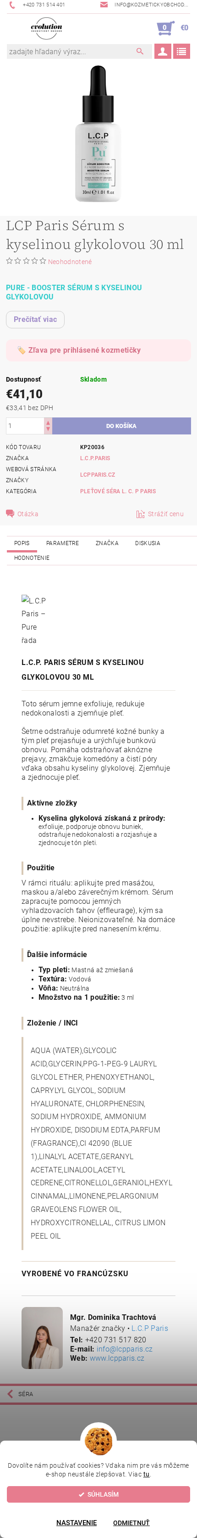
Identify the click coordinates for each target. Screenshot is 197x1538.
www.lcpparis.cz (117, 1358)
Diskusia (147, 543)
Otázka (27, 514)
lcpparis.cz (97, 475)
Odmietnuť (131, 1523)
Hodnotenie (31, 558)
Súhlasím (103, 1494)
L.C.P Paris (149, 1328)
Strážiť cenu (166, 514)
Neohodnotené (70, 261)
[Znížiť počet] (48, 430)
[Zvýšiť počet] (48, 421)
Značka (107, 543)
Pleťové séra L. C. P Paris (118, 491)
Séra (25, 1394)
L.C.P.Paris (95, 458)
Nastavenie (76, 1523)
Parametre (62, 543)
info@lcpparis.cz (125, 1349)
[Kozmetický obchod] (46, 28)
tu (146, 1474)
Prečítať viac (35, 319)
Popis (22, 543)
